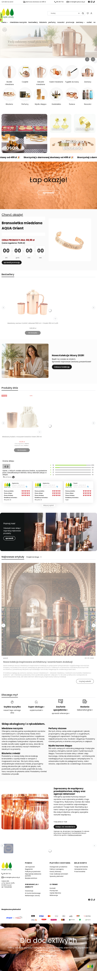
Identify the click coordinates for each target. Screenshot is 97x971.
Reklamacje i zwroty (32, 895)
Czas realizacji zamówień (59, 874)
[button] (83, 13)
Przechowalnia (79, 871)
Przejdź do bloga (32, 557)
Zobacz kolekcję (61, 367)
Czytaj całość (85, 681)
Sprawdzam (48, 956)
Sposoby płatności (56, 876)
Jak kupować (30, 867)
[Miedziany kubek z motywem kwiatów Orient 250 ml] (22, 414)
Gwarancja (29, 891)
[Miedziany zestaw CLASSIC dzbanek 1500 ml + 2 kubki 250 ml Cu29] (32, 301)
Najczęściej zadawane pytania (33, 875)
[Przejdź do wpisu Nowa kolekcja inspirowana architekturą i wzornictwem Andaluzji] (48, 609)
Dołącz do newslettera (65, 827)
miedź (5, 658)
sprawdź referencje (60, 713)
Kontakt (53, 888)
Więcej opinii (48, 505)
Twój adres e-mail (60, 822)
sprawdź (48, 192)
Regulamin (77, 831)
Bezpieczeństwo (31, 878)
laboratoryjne (84, 708)
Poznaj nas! (54, 891)
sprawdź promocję (12, 262)
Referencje (54, 895)
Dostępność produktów (58, 867)
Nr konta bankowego (33, 893)
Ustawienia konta (80, 869)
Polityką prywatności (74, 835)
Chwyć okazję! (12, 215)
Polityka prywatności (33, 871)
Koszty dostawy (55, 871)
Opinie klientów (55, 893)
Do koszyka (32, 333)
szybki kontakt (36, 710)
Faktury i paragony (57, 869)
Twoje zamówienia (81, 867)
